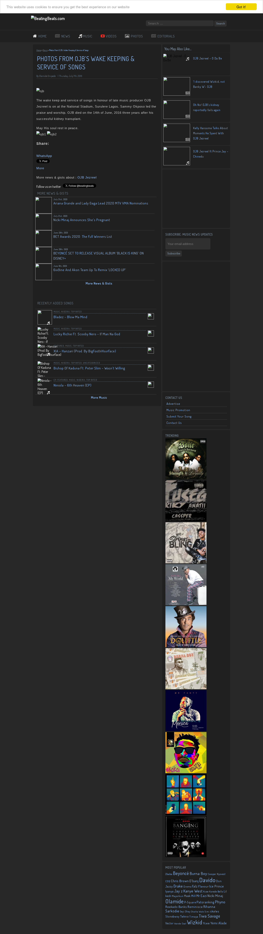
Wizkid (194, 922)
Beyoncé (181, 873)
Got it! (241, 6)
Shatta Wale (197, 911)
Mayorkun (177, 896)
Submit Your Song (178, 416)
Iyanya (169, 891)
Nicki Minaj (215, 895)
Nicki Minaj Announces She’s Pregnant (81, 220)
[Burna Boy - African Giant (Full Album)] (185, 688)
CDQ (167, 881)
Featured (59, 346)
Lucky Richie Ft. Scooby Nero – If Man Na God (87, 334)
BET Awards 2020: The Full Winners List (82, 236)
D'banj (194, 880)
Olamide (174, 901)
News (45, 50)
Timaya (193, 916)
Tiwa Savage (209, 916)
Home (38, 50)
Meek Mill (190, 896)
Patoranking (205, 902)
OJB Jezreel (87, 177)
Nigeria (65, 311)
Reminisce (195, 907)
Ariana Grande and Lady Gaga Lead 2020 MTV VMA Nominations (100, 203)
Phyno (220, 901)
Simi (207, 911)
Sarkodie (172, 911)
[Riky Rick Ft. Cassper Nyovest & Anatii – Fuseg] (185, 520)
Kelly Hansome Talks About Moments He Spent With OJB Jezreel (210, 133)
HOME (42, 36)
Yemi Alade (218, 923)
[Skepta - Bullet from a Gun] (185, 814)
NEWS (65, 36)
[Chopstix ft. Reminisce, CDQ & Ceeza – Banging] (185, 856)
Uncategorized (91, 363)
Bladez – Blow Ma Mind (70, 317)
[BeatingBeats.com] (48, 18)
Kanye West (193, 890)
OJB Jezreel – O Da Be (207, 58)
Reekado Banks (176, 907)
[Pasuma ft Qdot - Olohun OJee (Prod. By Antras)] (185, 604)
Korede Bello (216, 891)
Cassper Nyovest (217, 874)
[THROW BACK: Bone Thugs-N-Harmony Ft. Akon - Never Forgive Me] (185, 478)
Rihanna (209, 907)
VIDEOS (111, 36)
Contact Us (174, 423)
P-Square (190, 902)
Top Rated (76, 311)
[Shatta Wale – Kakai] (185, 772)
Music (57, 311)
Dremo (187, 886)
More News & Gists (99, 283)
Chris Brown (180, 881)
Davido (207, 880)
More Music (99, 397)
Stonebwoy (172, 916)
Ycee (206, 923)
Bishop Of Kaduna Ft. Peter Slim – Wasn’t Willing (89, 368)
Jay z (178, 891)
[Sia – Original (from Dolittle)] (185, 646)
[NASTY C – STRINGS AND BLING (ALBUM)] (185, 562)
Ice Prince (216, 886)
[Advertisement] (196, 198)
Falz (195, 886)
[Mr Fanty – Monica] (185, 730)
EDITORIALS (166, 36)
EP (55, 380)
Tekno (184, 916)
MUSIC (87, 36)
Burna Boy (198, 873)
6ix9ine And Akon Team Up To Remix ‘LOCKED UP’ (89, 270)
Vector (169, 923)
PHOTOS (137, 36)
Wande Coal (180, 923)
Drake (178, 886)
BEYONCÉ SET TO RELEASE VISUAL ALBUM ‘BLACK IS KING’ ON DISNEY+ (98, 255)
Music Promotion (178, 410)
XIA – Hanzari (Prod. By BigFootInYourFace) (85, 351)
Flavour (203, 886)
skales (214, 911)
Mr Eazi (201, 895)
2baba (168, 874)
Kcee (206, 891)
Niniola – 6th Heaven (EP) (72, 385)
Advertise (173, 404)
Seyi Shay (185, 911)
